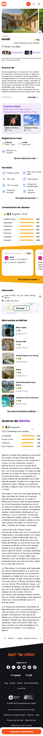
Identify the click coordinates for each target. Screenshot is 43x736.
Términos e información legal (14, 715)
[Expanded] (4, 638)
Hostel (5, 36)
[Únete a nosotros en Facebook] (8, 667)
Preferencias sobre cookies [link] (21, 725)
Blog (6, 683)
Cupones (30, 715)
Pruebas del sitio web (15, 720)
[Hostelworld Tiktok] (34, 667)
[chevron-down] (32, 429)
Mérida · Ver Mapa (12, 46)
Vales (38, 715)
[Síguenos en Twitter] (13, 667)
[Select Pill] (28, 4)
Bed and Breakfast (31, 683)
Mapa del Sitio (30, 720)
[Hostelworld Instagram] (19, 667)
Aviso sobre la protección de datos (21, 710)
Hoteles (20, 683)
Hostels (12, 683)
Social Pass (21, 688)
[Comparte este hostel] (40, 32)
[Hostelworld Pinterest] (29, 667)
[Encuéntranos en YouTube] (24, 667)
